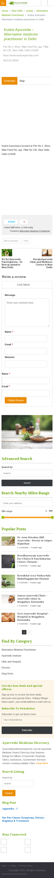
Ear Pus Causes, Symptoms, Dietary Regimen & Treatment (23, 819)
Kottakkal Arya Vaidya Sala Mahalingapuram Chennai (34, 577)
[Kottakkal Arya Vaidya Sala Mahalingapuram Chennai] (8, 582)
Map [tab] (22, 80)
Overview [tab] (9, 80)
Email (9, 344)
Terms (13, 866)
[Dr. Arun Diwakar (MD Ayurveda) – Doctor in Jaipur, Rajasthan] (8, 542)
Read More (42, 763)
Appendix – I (10, 808)
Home (5, 11)
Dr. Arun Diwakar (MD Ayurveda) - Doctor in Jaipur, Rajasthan (34, 540)
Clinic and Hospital (11, 661)
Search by (7, 467)
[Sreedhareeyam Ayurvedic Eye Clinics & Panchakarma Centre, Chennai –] (8, 562)
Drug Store (7, 673)
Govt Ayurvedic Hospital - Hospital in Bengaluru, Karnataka (33, 616)
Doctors (6, 667)
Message (10, 295)
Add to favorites (11, 241)
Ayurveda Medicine (10, 874)
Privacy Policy (26, 866)
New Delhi (17, 11)
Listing (29, 11)
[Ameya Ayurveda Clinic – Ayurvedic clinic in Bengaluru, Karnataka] (8, 600)
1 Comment (22, 566)
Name (9, 332)
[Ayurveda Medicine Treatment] (27, 3)
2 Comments (22, 547)
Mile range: (7, 511)
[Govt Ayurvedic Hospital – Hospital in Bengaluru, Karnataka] (8, 618)
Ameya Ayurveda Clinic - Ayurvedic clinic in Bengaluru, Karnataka (32, 598)
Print (26, 241)
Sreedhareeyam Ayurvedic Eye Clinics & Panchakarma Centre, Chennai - (34, 558)
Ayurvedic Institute (11, 655)
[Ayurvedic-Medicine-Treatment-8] (27, 432)
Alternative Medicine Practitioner (35, 231)
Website (10, 357)
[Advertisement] (27, 117)
